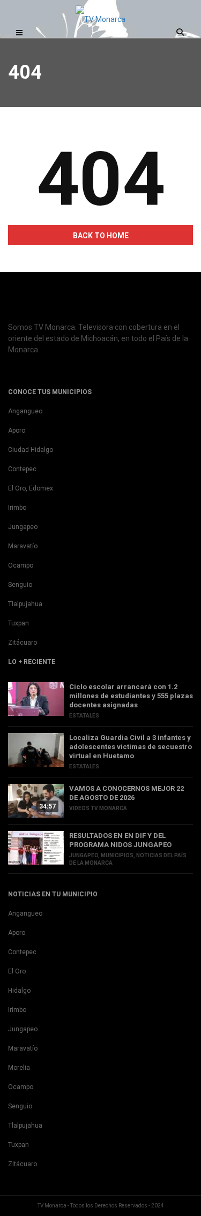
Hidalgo (19, 990)
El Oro (17, 971)
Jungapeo (23, 527)
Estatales (84, 716)
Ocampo (20, 565)
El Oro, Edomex (30, 488)
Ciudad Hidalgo (30, 450)
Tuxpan (18, 623)
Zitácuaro (22, 642)
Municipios (117, 855)
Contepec (22, 469)
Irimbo (17, 507)
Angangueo (25, 411)
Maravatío (23, 546)
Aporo (16, 430)
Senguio (20, 584)
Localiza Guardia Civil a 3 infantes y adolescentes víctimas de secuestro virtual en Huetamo (130, 747)
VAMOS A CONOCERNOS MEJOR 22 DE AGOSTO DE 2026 (126, 793)
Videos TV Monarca (98, 808)
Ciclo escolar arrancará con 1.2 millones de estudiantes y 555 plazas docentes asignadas (131, 696)
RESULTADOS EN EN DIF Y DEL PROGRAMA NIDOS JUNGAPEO (120, 840)
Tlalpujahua (25, 604)
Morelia (19, 1067)
